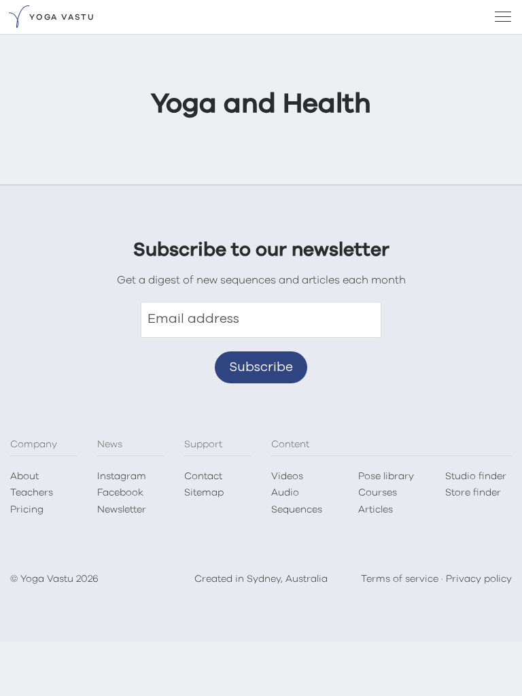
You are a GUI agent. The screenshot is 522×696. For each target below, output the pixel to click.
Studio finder (475, 476)
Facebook (120, 493)
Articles (375, 510)
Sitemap (204, 493)
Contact (203, 476)
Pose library (386, 476)
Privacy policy (479, 579)
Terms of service (399, 579)
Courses (377, 493)
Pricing (27, 510)
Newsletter (121, 510)
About (24, 476)
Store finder (473, 493)
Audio (285, 493)
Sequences (296, 510)
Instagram (121, 476)
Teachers (31, 493)
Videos (287, 476)
